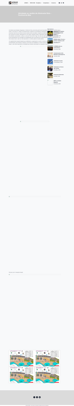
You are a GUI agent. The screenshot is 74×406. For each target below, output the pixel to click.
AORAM (26, 2)
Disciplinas (38, 2)
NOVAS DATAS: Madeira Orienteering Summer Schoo (59, 33)
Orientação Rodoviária (59, 74)
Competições (46, 2)
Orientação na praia (58, 60)
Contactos (53, 2)
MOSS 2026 (32, 2)
